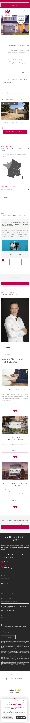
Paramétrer (7, 717)
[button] (12, 29)
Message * (5, 615)
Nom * (4, 575)
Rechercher (9, 197)
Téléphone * (7, 598)
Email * (4, 591)
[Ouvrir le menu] (28, 11)
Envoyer (8, 637)
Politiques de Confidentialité (21, 664)
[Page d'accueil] (7, 12)
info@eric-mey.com (10, 562)
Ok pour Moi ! (21, 717)
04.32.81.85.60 (8, 558)
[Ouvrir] (24, 11)
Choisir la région (8, 186)
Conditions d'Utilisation (5, 666)
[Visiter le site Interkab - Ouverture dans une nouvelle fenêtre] (15, 691)
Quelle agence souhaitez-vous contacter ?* (14, 607)
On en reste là (20, 700)
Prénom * (5, 583)
